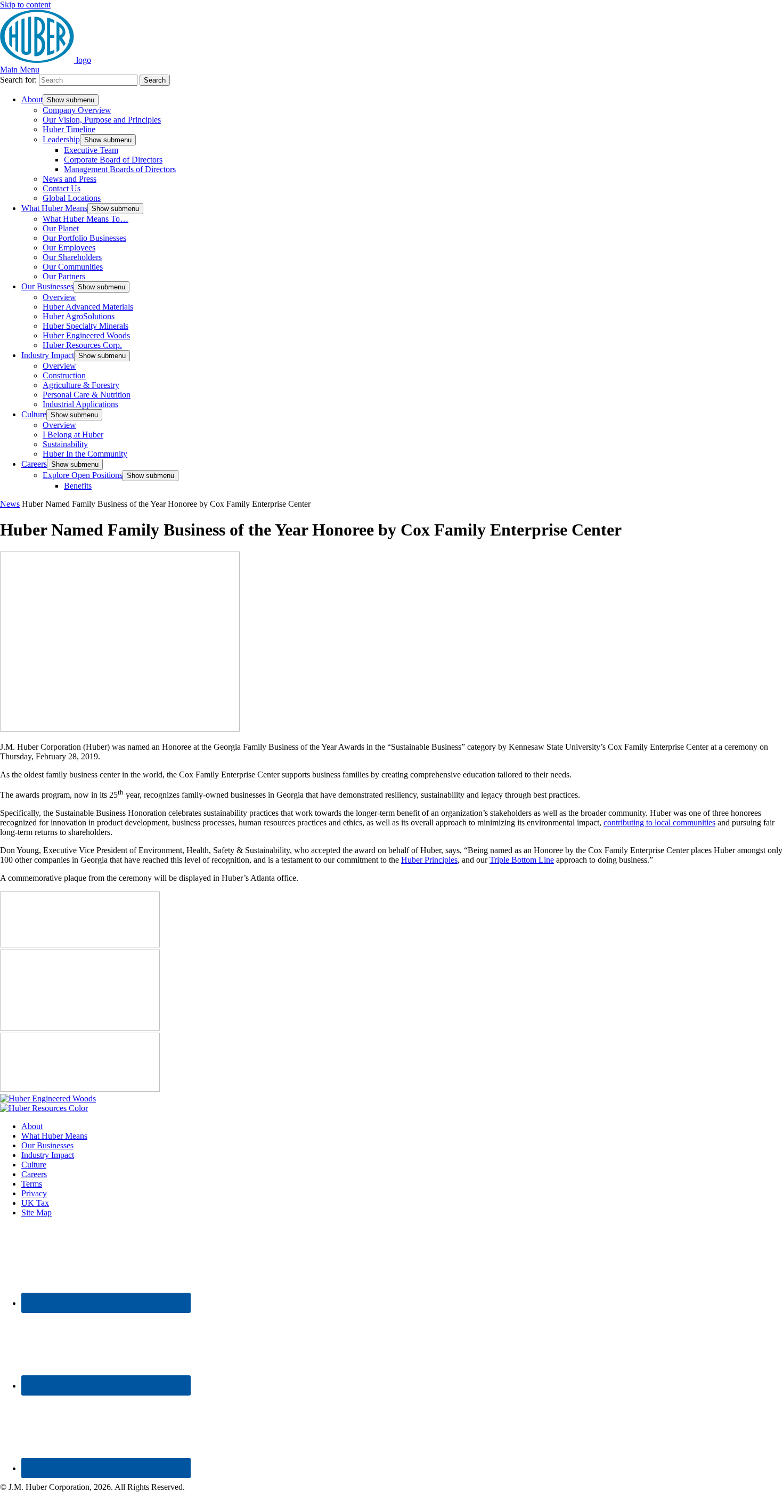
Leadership (61, 139)
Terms (31, 1183)
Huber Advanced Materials (88, 306)
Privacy (34, 1193)
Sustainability (65, 444)
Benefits (78, 485)
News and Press (69, 178)
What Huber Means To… (85, 218)
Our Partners (64, 276)
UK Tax (35, 1202)
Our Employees (69, 247)
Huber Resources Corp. (82, 345)
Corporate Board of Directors (113, 159)
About (32, 99)
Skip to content (25, 4)
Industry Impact (47, 355)
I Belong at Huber (73, 434)
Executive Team (91, 150)
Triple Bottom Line (522, 859)
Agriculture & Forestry (81, 385)
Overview (59, 297)
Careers (34, 463)
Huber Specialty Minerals (85, 325)
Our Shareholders (72, 257)
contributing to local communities (659, 822)
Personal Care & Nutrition (86, 394)
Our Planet (61, 228)
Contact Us (61, 188)
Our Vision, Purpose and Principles (102, 119)
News (10, 503)
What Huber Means (54, 208)
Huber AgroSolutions (79, 316)
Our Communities (73, 266)
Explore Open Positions (83, 475)
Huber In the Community (85, 453)
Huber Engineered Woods (86, 335)
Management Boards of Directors (120, 169)
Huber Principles (429, 859)
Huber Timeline (69, 129)
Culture (33, 414)
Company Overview (77, 110)
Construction (64, 375)
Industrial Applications (80, 404)
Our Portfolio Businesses (84, 237)
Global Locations (72, 197)
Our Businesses (47, 286)
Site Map (36, 1212)
